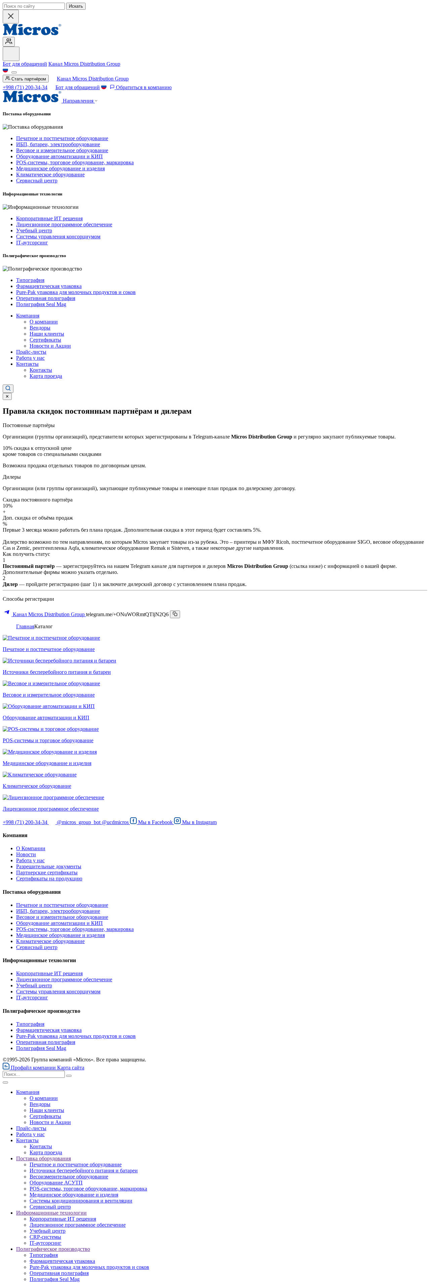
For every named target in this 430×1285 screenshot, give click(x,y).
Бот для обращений (25, 64)
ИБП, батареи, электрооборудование (58, 144)
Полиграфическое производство (53, 1249)
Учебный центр (34, 230)
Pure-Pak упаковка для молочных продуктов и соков (76, 292)
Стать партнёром (28, 78)
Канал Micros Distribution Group (84, 64)
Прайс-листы (31, 352)
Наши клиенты (47, 334)
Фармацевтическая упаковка (49, 286)
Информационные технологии (51, 1213)
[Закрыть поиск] (11, 16)
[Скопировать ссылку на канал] (175, 614)
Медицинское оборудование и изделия (60, 168)
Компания (27, 315)
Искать (76, 6)
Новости (26, 854)
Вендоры (40, 328)
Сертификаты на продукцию (49, 878)
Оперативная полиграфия (45, 298)
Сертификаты (45, 340)
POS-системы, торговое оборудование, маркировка (75, 162)
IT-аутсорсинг (32, 242)
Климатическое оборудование (50, 174)
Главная (25, 626)
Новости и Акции (50, 346)
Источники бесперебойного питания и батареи (84, 1170)
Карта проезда (46, 376)
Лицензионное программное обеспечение (64, 224)
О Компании (30, 848)
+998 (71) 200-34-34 (25, 87)
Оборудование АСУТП (56, 1182)
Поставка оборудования (43, 1158)
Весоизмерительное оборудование (69, 1176)
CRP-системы (45, 1237)
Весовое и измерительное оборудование (62, 150)
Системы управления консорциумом (58, 236)
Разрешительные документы (48, 866)
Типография (30, 280)
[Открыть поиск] (8, 389)
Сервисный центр (36, 180)
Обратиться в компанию (143, 87)
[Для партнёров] (9, 42)
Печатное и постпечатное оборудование (62, 138)
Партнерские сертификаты (47, 872)
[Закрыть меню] (5, 1083)
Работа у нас (30, 358)
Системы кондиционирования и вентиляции (81, 1201)
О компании (44, 322)
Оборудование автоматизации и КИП (59, 156)
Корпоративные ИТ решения (49, 218)
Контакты (27, 364)
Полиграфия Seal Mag (41, 304)
